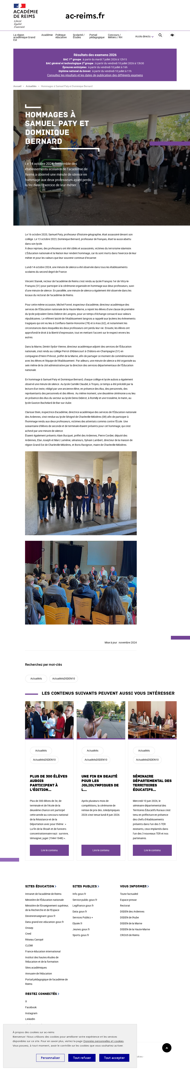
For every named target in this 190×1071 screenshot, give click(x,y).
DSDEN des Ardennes (132, 911)
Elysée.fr (77, 923)
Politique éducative (61, 36)
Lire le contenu (49, 850)
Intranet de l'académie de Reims (43, 894)
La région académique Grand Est (24, 37)
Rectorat (125, 905)
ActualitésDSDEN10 (63, 678)
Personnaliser (50, 1058)
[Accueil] (31, 16)
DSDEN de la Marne (131, 923)
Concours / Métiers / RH (115, 36)
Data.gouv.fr (80, 911)
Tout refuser (82, 1058)
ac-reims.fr (85, 16)
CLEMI (29, 945)
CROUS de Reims (129, 935)
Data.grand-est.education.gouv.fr (44, 922)
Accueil (17, 86)
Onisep (29, 928)
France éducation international (42, 951)
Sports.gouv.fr (81, 935)
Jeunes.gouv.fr (81, 929)
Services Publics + (83, 917)
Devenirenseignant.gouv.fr (40, 916)
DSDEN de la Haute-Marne (135, 929)
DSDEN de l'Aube (129, 917)
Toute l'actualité (129, 894)
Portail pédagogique (96, 36)
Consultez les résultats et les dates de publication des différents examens (95, 75)
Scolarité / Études (79, 36)
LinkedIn (30, 1019)
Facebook (31, 1007)
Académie (47, 35)
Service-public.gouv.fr (85, 900)
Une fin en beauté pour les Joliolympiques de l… (100, 783)
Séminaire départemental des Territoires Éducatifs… (152, 783)
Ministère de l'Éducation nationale (44, 900)
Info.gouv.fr (79, 894)
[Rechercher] (160, 36)
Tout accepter (114, 1058)
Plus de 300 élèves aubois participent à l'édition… (48, 783)
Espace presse (128, 900)
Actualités (31, 86)
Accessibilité (172, 35)
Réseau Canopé (34, 939)
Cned (28, 933)
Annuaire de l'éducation (38, 973)
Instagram (31, 1013)
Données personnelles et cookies (103, 1041)
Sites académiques (36, 967)
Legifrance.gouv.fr (83, 905)
